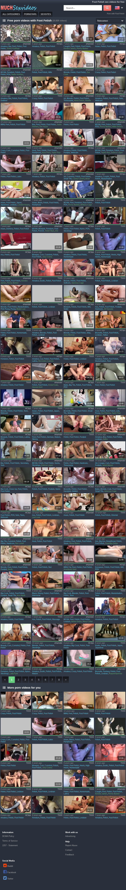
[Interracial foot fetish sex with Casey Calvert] (79, 163)
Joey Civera (47, 257)
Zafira (105, 439)
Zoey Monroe (69, 335)
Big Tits (72, 385)
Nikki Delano (117, 127)
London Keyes (24, 205)
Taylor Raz (56, 153)
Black (40, 203)
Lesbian (13, 205)
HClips (59, 44)
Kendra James (70, 48)
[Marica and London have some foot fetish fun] (16, 189)
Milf (88, 307)
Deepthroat (111, 541)
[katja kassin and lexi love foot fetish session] (47, 501)
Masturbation (106, 179)
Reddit (10, 866)
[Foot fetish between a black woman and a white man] (47, 580)
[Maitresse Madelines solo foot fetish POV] (16, 501)
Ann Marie (21, 595)
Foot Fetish (50, 46)
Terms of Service (10, 841)
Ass (2, 255)
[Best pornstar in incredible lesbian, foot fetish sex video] (110, 267)
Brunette (98, 333)
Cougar (101, 463)
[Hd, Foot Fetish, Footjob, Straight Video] (79, 423)
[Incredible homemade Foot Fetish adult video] (16, 319)
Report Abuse (71, 845)
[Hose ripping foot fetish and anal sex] (47, 527)
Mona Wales (74, 543)
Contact (68, 850)
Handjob (67, 491)
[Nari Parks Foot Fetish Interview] (79, 501)
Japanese (5, 205)
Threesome (68, 100)
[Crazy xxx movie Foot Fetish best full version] (16, 137)
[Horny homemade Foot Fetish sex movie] (110, 241)
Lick (117, 411)
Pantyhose (36, 153)
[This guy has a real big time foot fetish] (79, 580)
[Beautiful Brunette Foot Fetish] (79, 475)
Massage (56, 619)
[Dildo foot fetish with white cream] (47, 423)
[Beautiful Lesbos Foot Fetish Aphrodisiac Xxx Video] (47, 319)
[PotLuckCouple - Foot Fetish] (110, 163)
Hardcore (99, 309)
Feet (14, 46)
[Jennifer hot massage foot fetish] (47, 606)
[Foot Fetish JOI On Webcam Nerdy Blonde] (16, 397)
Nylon (82, 229)
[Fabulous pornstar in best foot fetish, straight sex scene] (110, 215)
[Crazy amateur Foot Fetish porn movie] (79, 658)
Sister (66, 309)
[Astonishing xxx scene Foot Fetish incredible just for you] (110, 580)
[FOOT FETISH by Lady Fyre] (16, 658)
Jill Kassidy (108, 309)
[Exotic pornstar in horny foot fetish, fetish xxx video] (110, 632)
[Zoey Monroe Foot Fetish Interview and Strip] (79, 319)
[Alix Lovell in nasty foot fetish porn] (16, 527)
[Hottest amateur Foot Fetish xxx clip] (110, 606)
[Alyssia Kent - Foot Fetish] (47, 371)
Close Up (13, 489)
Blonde (67, 72)
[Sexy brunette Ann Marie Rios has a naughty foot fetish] (16, 580)
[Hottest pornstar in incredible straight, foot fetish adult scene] (110, 189)
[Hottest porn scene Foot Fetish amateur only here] (47, 33)
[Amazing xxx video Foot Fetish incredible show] (16, 163)
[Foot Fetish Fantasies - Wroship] (110, 658)
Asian (97, 46)
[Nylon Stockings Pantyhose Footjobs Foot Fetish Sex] (79, 215)
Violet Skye (49, 231)
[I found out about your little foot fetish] (110, 111)
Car (41, 359)
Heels (113, 255)
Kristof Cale (53, 385)
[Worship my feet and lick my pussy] (110, 397)
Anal (34, 150)
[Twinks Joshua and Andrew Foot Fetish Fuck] (110, 33)
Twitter (10, 879)
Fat (70, 567)
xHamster (27, 44)
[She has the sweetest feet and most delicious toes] (79, 606)
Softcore (67, 283)
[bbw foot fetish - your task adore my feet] (79, 554)
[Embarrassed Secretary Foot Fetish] (16, 449)
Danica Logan (117, 153)
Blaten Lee (21, 309)
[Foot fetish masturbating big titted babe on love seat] (79, 371)
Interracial (36, 595)
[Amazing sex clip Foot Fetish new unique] (16, 345)
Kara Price (46, 153)
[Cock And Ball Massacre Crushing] (16, 241)
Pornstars (30, 14)
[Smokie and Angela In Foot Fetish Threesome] (79, 449)
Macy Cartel (88, 621)
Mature (57, 437)
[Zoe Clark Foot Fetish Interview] (79, 59)
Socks (57, 463)
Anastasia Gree (70, 569)
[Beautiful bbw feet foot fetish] (16, 111)
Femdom (10, 72)
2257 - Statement (10, 845)
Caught (67, 46)
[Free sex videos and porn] (18, 7)
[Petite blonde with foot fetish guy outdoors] (16, 554)
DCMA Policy (8, 836)
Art (65, 98)
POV (8, 74)
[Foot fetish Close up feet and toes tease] (16, 475)
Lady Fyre (14, 673)
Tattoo (105, 335)
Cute (109, 489)
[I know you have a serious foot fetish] (16, 59)
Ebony (40, 593)
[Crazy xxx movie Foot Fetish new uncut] (110, 59)
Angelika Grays (111, 543)
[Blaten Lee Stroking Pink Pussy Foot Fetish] (16, 293)
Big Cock (4, 489)
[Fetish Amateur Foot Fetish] (79, 527)
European (99, 567)
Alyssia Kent (37, 387)
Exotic (42, 281)
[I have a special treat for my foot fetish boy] (16, 267)
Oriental (114, 515)
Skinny (35, 439)
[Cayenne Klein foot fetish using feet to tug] (110, 371)
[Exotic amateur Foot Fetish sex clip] (47, 658)
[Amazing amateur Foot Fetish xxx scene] (16, 606)
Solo (121, 98)
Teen (109, 361)
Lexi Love (36, 517)
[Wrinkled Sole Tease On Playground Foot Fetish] (16, 371)
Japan (19, 203)
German (50, 437)
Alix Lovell (19, 543)
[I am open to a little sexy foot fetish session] (47, 111)
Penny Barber (82, 48)
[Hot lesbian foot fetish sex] (79, 345)
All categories (11, 14)
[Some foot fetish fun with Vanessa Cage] (79, 267)
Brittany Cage (86, 205)
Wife (50, 72)
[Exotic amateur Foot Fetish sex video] (47, 267)
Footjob (67, 153)
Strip (89, 333)
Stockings (68, 231)
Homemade (68, 257)
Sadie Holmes (17, 74)
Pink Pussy (5, 309)
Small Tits (68, 179)
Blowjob (41, 229)
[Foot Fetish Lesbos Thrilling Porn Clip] (110, 319)
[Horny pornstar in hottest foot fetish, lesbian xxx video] (47, 293)
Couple (106, 176)
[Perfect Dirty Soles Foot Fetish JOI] (110, 345)
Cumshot (15, 150)
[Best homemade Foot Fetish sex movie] (79, 241)
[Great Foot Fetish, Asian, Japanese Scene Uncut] (47, 397)
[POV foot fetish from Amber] (16, 423)
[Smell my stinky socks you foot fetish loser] (47, 449)
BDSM (3, 72)
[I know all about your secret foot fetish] (79, 189)
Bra (33, 124)
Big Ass (102, 541)
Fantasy (106, 671)
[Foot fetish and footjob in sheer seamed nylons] (47, 475)
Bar (9, 46)
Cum (8, 150)
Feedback (69, 854)
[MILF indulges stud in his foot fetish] (110, 554)
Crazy (97, 72)
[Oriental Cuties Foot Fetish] (110, 501)
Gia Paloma (106, 413)
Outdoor (4, 100)
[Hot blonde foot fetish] (47, 632)
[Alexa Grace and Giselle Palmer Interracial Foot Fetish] (79, 85)
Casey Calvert (79, 179)
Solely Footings (13, 48)
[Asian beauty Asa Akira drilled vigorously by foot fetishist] (16, 632)
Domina (9, 229)
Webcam (98, 100)
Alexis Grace (76, 621)
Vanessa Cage (77, 283)
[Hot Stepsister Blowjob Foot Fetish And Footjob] (79, 293)
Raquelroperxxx (115, 673)
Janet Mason (107, 465)
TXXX (123, 70)
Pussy (13, 309)
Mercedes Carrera (45, 361)
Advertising (70, 836)
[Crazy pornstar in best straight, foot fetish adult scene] (47, 85)
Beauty (3, 645)
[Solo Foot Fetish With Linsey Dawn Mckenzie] (110, 85)
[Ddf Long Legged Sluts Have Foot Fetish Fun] (47, 554)
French (41, 231)
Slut (49, 567)
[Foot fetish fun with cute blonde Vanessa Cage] (110, 475)
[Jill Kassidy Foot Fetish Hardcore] (110, 293)
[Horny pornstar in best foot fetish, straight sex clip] (79, 111)
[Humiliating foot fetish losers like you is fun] (110, 137)
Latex (19, 176)
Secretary (24, 463)
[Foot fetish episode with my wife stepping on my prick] (47, 59)
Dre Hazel (43, 127)
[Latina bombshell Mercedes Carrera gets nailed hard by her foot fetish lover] (47, 345)
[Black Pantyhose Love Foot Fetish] (47, 189)
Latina (3, 335)
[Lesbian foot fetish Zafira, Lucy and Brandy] (110, 423)
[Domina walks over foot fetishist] (16, 215)
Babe (66, 385)
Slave (66, 543)
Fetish (19, 46)
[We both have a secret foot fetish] (47, 215)
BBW (3, 124)
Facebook (11, 872)
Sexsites (46, 14)
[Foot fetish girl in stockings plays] (79, 397)
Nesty (10, 569)
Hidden (75, 491)
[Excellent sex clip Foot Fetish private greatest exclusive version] (47, 163)
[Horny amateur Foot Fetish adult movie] (79, 632)
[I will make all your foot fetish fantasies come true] (47, 137)
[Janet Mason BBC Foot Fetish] (110, 449)
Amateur (4, 46)
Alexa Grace (79, 100)
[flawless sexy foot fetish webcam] (79, 137)
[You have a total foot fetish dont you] (79, 33)
